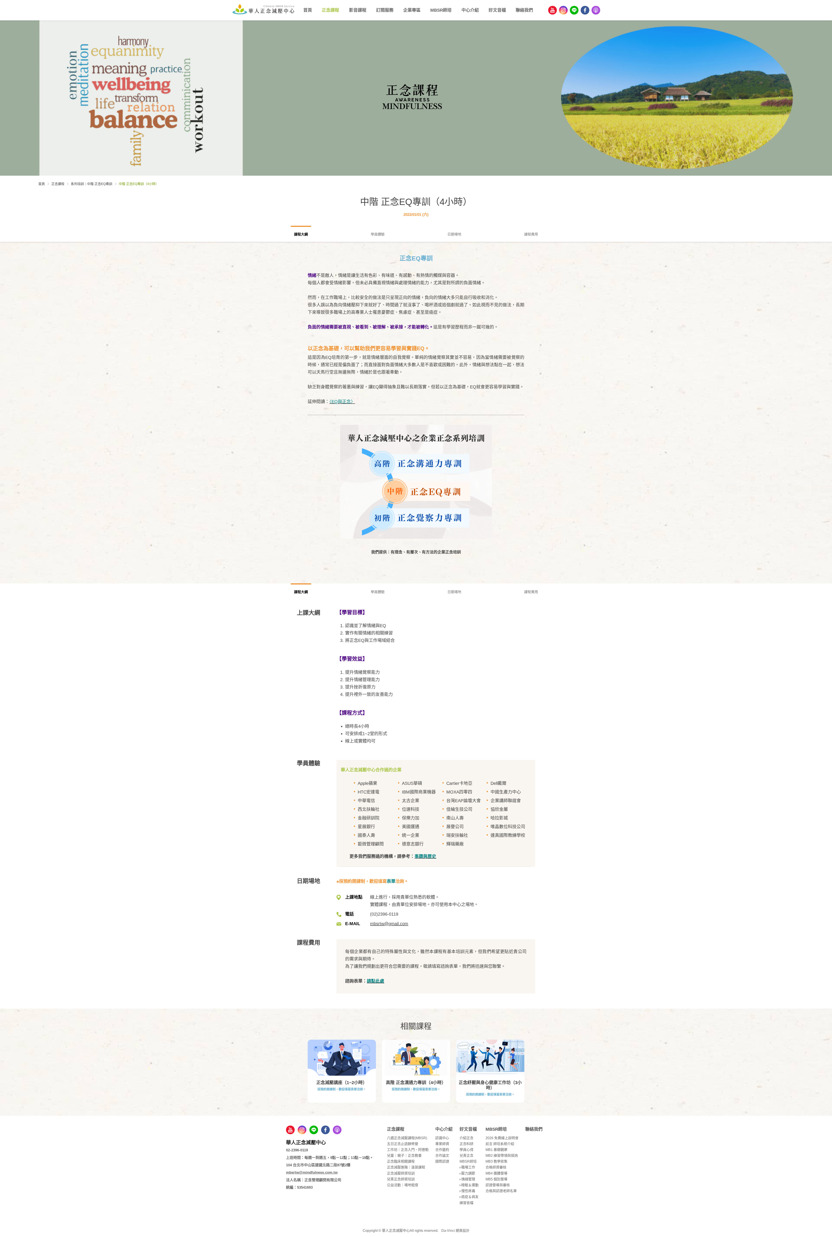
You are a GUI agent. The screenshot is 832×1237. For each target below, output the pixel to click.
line (574, 10)
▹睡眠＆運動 (469, 1185)
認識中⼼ (442, 1138)
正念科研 (466, 1144)
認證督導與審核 (498, 1185)
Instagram (563, 10)
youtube (552, 10)
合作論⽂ (442, 1155)
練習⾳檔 (466, 1203)
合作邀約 (442, 1150)
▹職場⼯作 (467, 1167)
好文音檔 (497, 10)
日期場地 (454, 234)
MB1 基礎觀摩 (496, 1150)
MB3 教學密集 (496, 1161)
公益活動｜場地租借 (402, 1185)
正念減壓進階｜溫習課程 (406, 1167)
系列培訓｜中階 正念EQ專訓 (91, 184)
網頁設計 (463, 1230)
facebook (585, 10)
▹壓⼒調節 (467, 1173)
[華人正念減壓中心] (263, 9)
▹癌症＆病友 (469, 1197)
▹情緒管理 (467, 1179)
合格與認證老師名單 (501, 1191)
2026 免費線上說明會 (502, 1138)
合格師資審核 (496, 1167)
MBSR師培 (441, 10)
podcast (596, 10)
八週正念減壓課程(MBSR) (407, 1138)
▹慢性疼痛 (467, 1191)
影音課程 (357, 10)
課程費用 (531, 234)
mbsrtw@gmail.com (389, 923)
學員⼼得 (466, 1150)
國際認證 (442, 1161)
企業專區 (412, 10)
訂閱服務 (384, 10)
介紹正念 (466, 1138)
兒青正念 (466, 1155)
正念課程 (330, 10)
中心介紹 (470, 10)
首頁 (307, 10)
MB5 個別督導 (496, 1179)
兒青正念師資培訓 (401, 1179)
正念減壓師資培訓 (401, 1173)
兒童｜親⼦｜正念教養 (404, 1155)
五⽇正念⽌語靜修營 (402, 1144)
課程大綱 (301, 234)
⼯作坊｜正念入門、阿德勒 (408, 1150)
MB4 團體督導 (496, 1173)
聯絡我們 (524, 10)
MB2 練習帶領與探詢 (502, 1155)
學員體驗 (378, 234)
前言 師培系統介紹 (500, 1144)
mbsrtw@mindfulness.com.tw (312, 1172)
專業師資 (442, 1144)
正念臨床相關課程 (401, 1161)
